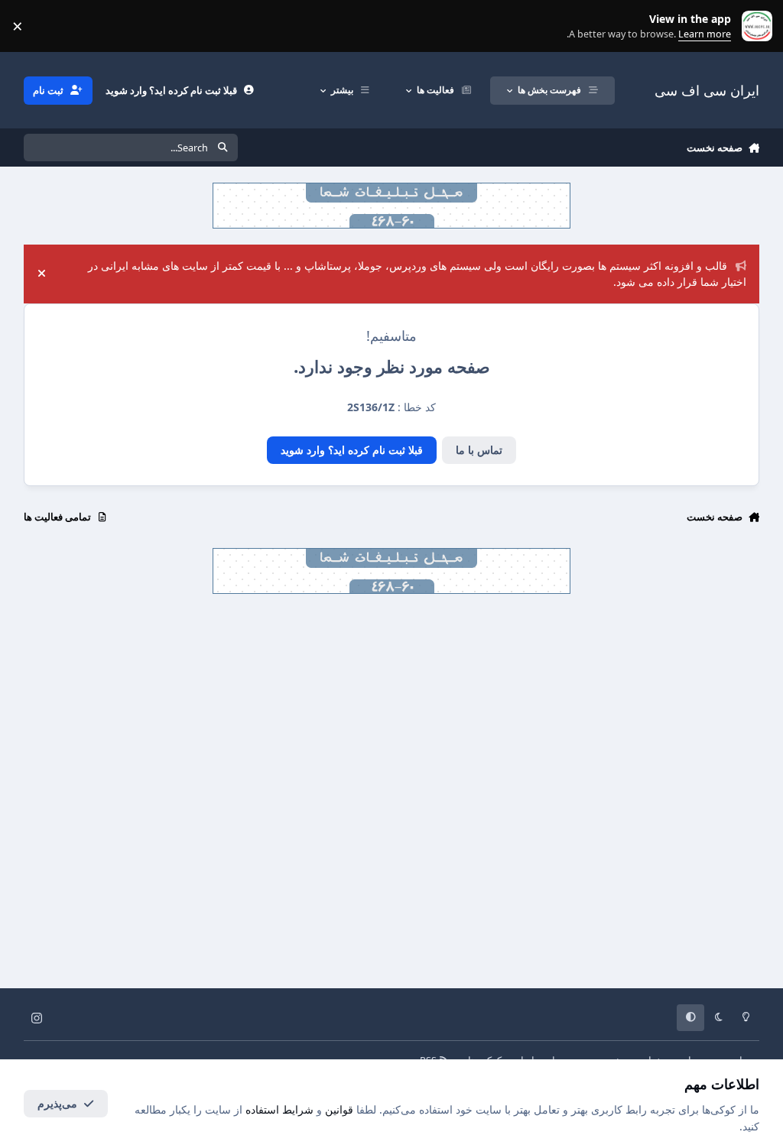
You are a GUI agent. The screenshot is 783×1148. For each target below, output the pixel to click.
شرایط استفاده (279, 1109)
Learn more (753, 26)
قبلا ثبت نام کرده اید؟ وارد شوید (352, 450)
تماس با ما (479, 450)
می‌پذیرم (57, 1103)
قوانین (339, 1109)
